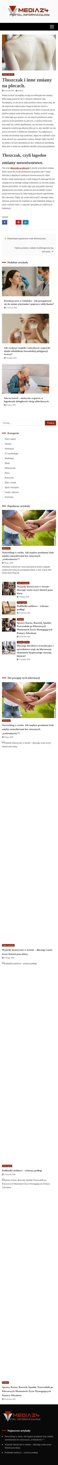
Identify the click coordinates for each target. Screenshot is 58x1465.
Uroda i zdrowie (8, 74)
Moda (7, 463)
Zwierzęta (9, 497)
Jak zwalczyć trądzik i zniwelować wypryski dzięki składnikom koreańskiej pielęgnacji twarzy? (27, 351)
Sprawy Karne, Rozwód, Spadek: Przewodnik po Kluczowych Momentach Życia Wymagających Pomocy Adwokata (27, 1391)
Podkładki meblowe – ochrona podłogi (22, 1170)
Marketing (9, 458)
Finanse (8, 444)
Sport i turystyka (12, 487)
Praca (7, 473)
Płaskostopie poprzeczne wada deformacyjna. (26, 238)
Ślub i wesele (10, 482)
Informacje (9, 449)
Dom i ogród (10, 439)
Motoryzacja (10, 468)
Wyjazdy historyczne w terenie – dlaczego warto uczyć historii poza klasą (35, 590)
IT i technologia (11, 453)
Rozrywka (9, 478)
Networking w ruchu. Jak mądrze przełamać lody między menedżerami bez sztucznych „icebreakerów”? (28, 556)
